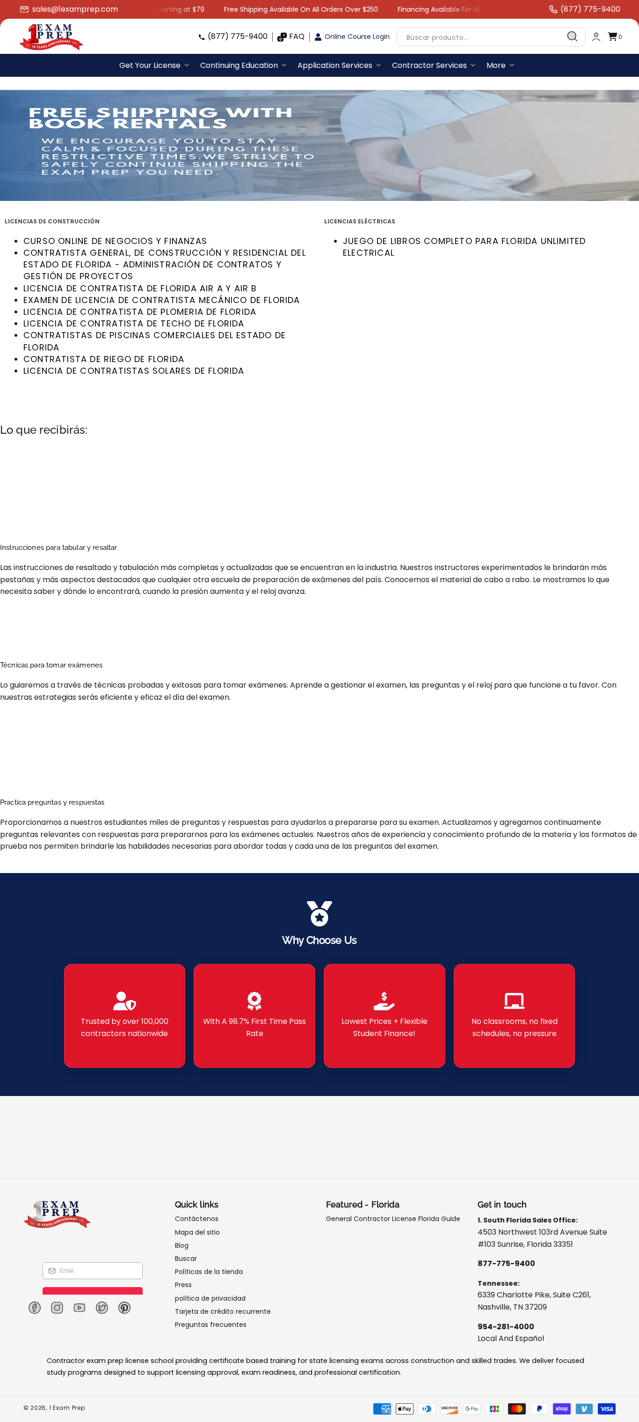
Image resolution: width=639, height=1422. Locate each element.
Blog (182, 1245)
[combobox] (491, 36)
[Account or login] (596, 37)
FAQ (297, 36)
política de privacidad (210, 1298)
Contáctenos (196, 1219)
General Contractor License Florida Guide (393, 1219)
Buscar (186, 1258)
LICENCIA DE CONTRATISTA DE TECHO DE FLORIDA (134, 323)
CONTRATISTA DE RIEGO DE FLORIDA (103, 359)
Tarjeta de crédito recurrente (223, 1311)
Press (183, 1284)
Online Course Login (357, 36)
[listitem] (125, 1016)
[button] (614, 37)
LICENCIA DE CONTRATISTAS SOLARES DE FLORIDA (134, 371)
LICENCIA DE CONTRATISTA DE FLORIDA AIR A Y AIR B (140, 288)
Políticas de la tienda (209, 1271)
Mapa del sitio (197, 1232)
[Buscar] (572, 36)
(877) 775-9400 (238, 36)
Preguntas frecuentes (211, 1324)
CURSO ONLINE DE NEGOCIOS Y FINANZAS (115, 241)
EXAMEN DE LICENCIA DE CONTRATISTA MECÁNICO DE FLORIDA (161, 300)
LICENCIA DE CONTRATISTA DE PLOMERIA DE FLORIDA (139, 312)
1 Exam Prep (67, 1408)
